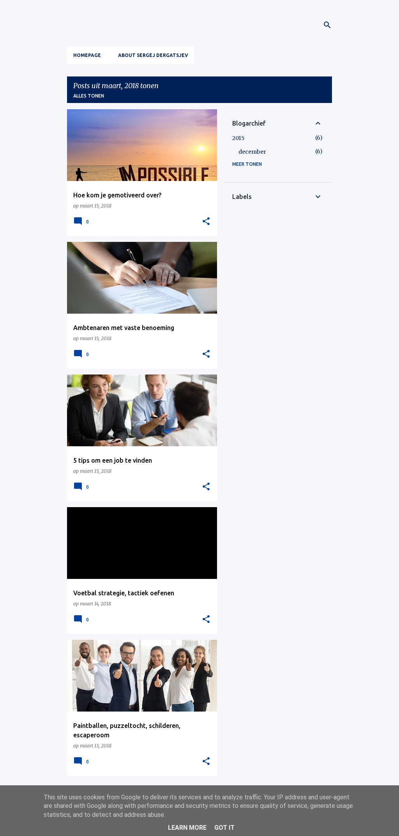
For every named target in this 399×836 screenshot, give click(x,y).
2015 (238, 138)
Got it (224, 827)
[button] (206, 222)
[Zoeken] (327, 25)
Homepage (87, 55)
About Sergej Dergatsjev (153, 55)
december (252, 151)
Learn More (187, 827)
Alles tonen (88, 95)
